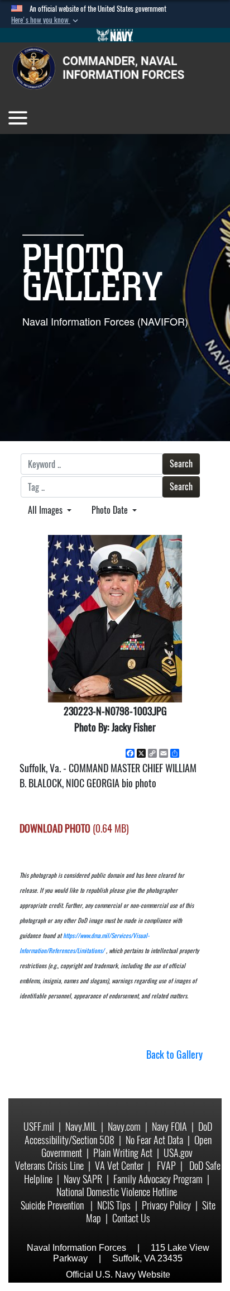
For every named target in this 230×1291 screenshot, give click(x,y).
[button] (45, 20)
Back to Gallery (174, 1055)
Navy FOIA (169, 1127)
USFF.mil (38, 1127)
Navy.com (124, 1127)
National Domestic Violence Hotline (116, 1192)
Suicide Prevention (53, 1205)
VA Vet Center (119, 1166)
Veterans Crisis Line (49, 1166)
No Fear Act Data (154, 1140)
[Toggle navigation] (18, 117)
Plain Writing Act (122, 1153)
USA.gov (178, 1153)
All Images (46, 510)
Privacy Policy (166, 1205)
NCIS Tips (114, 1205)
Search (181, 464)
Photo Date (111, 510)
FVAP (166, 1166)
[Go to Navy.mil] (115, 35)
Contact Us (131, 1218)
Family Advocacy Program (158, 1179)
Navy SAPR (83, 1179)
